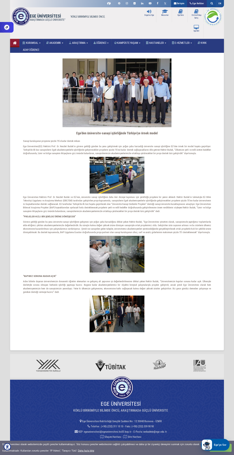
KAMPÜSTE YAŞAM (128, 43)
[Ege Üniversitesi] (211, 3)
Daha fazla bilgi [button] (86, 450)
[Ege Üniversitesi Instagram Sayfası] (127, 3)
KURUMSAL (32, 43)
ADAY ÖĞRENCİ (30, 49)
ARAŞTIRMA (78, 43)
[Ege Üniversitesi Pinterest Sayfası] (119, 3)
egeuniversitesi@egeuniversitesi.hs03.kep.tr (107, 431)
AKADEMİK (55, 43)
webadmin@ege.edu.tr (155, 431)
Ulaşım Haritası (112, 436)
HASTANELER (156, 43)
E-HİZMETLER (182, 43)
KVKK (203, 43)
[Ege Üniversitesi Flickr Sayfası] (134, 3)
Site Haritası (134, 436)
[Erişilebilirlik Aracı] (7, 446)
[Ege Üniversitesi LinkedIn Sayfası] (142, 3)
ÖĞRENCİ (101, 43)
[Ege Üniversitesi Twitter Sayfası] (166, 3)
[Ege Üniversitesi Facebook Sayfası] (157, 3)
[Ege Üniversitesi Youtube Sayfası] (150, 3)
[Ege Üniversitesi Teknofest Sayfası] (109, 3)
